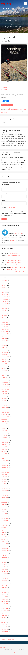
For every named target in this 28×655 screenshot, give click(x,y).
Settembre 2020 (5, 444)
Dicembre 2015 (4, 576)
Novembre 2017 (5, 523)
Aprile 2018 (3, 511)
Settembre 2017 (5, 527)
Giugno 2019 (4, 479)
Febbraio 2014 (4, 626)
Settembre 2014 (5, 610)
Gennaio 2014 (4, 629)
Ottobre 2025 (4, 303)
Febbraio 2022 (4, 405)
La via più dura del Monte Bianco (18, 251)
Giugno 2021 (4, 423)
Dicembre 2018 (4, 493)
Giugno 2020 (4, 451)
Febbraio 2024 (4, 350)
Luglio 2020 (4, 449)
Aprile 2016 (3, 566)
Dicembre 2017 (4, 520)
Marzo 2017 (4, 541)
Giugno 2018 (4, 506)
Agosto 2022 (4, 391)
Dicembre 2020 (4, 437)
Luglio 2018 (4, 504)
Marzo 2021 (4, 430)
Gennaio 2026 (4, 296)
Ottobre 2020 (4, 442)
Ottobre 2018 (4, 497)
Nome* (3, 187)
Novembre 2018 (5, 495)
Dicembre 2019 (4, 465)
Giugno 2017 (4, 534)
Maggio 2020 (4, 453)
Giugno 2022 (4, 396)
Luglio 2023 (4, 366)
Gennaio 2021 (4, 435)
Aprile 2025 (3, 317)
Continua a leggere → (7, 104)
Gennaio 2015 (4, 601)
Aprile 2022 (3, 400)
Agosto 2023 (4, 363)
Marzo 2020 (4, 458)
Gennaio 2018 (4, 518)
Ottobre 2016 (4, 553)
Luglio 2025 (4, 310)
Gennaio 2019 (4, 490)
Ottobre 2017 (4, 525)
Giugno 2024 (4, 340)
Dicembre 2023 (4, 354)
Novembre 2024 (5, 329)
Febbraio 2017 (4, 543)
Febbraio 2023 (4, 377)
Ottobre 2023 (4, 359)
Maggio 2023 (4, 370)
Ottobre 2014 (4, 608)
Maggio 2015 (4, 592)
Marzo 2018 (4, 513)
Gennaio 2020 (4, 463)
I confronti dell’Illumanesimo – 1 (17, 264)
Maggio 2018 (4, 509)
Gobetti (24, 109)
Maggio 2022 (4, 398)
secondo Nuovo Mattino (17, 111)
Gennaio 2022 (4, 407)
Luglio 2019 (4, 476)
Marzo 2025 (4, 320)
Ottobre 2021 (4, 414)
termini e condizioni (11, 207)
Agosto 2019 (4, 474)
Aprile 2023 (3, 373)
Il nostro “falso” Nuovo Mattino (10, 82)
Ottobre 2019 (4, 470)
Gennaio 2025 (4, 324)
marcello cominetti (5, 251)
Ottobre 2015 (4, 580)
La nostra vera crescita (15, 253)
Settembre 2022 (5, 389)
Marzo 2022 (4, 403)
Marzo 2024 (4, 347)
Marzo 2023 (4, 375)
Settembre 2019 (5, 472)
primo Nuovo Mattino (8, 111)
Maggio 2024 (4, 343)
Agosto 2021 (4, 419)
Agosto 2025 (4, 308)
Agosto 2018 (4, 502)
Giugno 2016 (4, 562)
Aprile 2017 (3, 539)
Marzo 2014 (4, 624)
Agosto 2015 (4, 585)
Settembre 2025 (5, 306)
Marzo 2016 (4, 569)
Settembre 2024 (5, 333)
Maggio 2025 (4, 315)
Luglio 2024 (4, 338)
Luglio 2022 (4, 393)
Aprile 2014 (3, 622)
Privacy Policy (4, 639)
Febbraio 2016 (4, 571)
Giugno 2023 (4, 368)
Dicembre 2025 (4, 299)
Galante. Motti (19, 109)
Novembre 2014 (5, 606)
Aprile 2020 (3, 456)
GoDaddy (14, 652)
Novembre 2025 (5, 301)
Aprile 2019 (3, 483)
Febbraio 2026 (4, 294)
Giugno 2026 (4, 285)
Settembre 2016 (5, 555)
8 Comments (5, 89)
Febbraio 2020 (4, 460)
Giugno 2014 (4, 617)
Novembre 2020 (5, 440)
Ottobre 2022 (4, 386)
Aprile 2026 (3, 290)
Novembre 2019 (5, 467)
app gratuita (12, 240)
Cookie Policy (11, 639)
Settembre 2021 (5, 416)
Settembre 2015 (5, 583)
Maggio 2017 (4, 536)
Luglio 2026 (4, 283)
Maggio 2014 (4, 620)
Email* (3, 200)
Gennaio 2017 (4, 546)
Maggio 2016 (4, 564)
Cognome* (4, 193)
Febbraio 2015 (4, 599)
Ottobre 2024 (4, 331)
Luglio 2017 (4, 532)
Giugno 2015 (4, 590)
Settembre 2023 (5, 361)
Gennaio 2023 (4, 380)
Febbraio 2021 (4, 433)
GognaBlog (6, 3)
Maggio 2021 (4, 426)
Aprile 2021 (3, 428)
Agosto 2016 (4, 557)
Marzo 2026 (4, 292)
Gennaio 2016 (4, 573)
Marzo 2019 (4, 486)
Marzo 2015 (4, 596)
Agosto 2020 (4, 446)
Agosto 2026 (4, 280)
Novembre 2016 (5, 550)
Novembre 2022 (5, 384)
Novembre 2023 (5, 356)
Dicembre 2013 (4, 631)
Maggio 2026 (4, 287)
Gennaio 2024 (4, 352)
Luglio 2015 (4, 587)
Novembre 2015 (5, 578)
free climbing (14, 109)
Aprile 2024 (3, 345)
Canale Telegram (18, 233)
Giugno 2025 (4, 313)
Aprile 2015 (3, 594)
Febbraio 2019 (4, 488)
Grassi (2, 111)
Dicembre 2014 (4, 603)
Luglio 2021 (4, 421)
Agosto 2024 (4, 336)
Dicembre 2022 (4, 382)
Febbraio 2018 (4, 516)
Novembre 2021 (5, 412)
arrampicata (8, 109)
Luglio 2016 (4, 560)
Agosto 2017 (4, 530)
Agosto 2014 (4, 613)
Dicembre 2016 (4, 548)
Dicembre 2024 (4, 326)
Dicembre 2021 (4, 410)
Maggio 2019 (4, 481)
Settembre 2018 (5, 500)
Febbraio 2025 (4, 322)
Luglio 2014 (4, 615)
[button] (26, 2)
